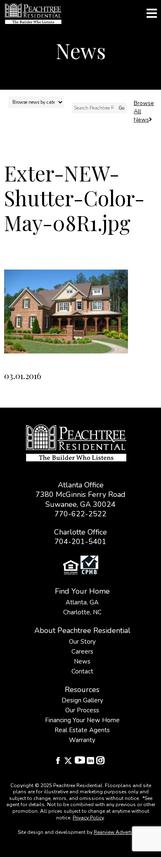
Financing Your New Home (82, 720)
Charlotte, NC (82, 612)
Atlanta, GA (82, 602)
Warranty (82, 740)
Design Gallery (82, 700)
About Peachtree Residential (82, 630)
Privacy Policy (88, 817)
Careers (82, 651)
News (82, 661)
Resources (82, 690)
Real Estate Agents (82, 730)
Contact (82, 671)
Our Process (82, 710)
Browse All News (144, 111)
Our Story (82, 641)
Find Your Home (82, 591)
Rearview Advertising (118, 832)
